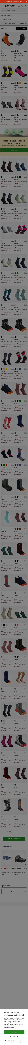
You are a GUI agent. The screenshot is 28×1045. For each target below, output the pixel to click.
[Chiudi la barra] (26, 1)
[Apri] (21, 1)
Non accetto (14, 1036)
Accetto (14, 1032)
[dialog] (14, 1027)
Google (14, 1027)
